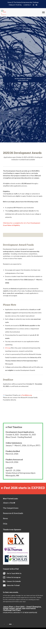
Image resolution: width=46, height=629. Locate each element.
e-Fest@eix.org (26, 395)
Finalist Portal (15, 5)
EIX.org (7, 348)
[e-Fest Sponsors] (16, 549)
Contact (27, 5)
